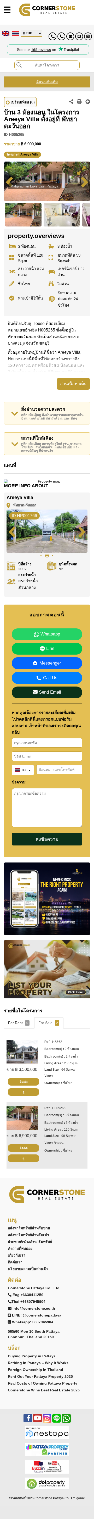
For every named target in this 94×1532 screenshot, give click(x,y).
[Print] (79, 102)
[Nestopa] (47, 1432)
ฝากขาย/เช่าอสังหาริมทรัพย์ (30, 1242)
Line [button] (49, 648)
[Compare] (87, 102)
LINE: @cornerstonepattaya (36, 1315)
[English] (5, 33)
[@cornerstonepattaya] (79, 36)
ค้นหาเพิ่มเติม (47, 82)
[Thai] (15, 33)
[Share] (71, 102)
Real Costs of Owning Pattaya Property (42, 1383)
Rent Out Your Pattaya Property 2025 (40, 1376)
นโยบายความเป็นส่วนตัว (28, 1269)
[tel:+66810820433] (61, 36)
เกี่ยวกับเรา (16, 1255)
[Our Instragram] (47, 1421)
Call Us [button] (50, 677)
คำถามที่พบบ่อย (20, 1248)
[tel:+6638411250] (52, 36)
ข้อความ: (19, 782)
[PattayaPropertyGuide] (47, 1449)
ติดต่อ (24, 1082)
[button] (81, 170)
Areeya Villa (29, 154)
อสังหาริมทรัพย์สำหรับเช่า (28, 1235)
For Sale (48, 1023)
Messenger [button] (50, 663)
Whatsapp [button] (49, 634)
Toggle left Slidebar (7, 10)
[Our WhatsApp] (66, 1421)
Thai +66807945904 (28, 1301)
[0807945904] (88, 36)
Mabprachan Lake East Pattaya (34, 186)
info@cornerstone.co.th (34, 1308)
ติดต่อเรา (15, 1262)
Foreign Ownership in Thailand (35, 1370)
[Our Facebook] (28, 1421)
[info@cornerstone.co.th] (70, 36)
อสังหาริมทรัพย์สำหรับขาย (29, 1228)
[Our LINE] (56, 1421)
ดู (23, 1092)
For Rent (18, 1023)
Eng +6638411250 (28, 1295)
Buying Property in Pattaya (32, 1356)
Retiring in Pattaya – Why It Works (38, 1363)
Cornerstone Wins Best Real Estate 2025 (44, 1390)
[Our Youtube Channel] (37, 1421)
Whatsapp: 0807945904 (32, 1322)
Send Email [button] (49, 692)
